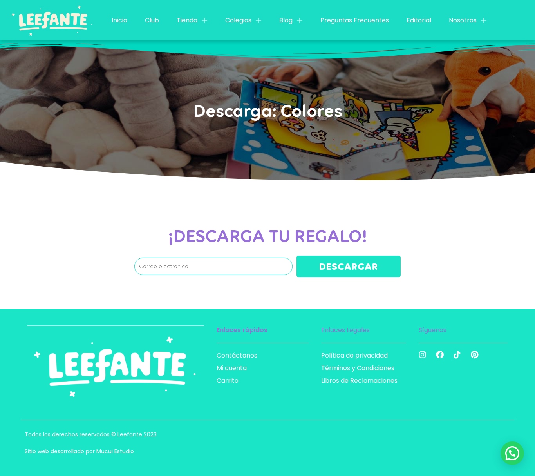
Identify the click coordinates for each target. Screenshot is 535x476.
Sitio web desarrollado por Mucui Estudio (79, 451)
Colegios (238, 20)
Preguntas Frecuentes (354, 20)
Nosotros (463, 20)
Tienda (187, 20)
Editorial (419, 20)
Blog (286, 20)
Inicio (119, 20)
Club (152, 20)
